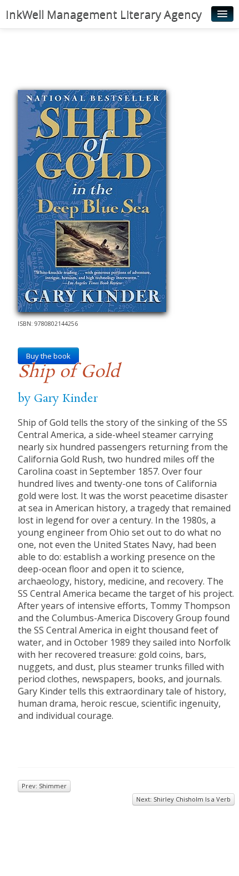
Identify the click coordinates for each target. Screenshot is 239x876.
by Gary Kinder (58, 398)
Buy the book (48, 356)
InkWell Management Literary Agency (104, 14)
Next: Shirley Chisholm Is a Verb (183, 799)
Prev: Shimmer (44, 786)
